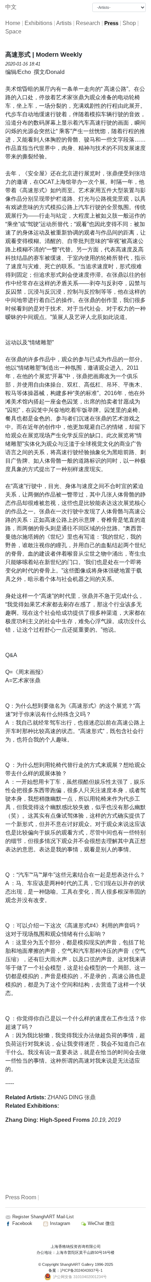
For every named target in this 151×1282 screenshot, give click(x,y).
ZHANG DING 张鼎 (71, 1097)
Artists (64, 23)
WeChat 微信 (100, 1223)
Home (12, 23)
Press (111, 23)
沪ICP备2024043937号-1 (81, 1270)
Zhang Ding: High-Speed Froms (48, 1120)
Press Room (20, 1197)
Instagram (59, 1223)
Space (13, 32)
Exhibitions (38, 23)
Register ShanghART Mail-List (43, 1216)
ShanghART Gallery (77, 1264)
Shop (129, 23)
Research (88, 23)
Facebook (21, 1223)
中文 (11, 7)
